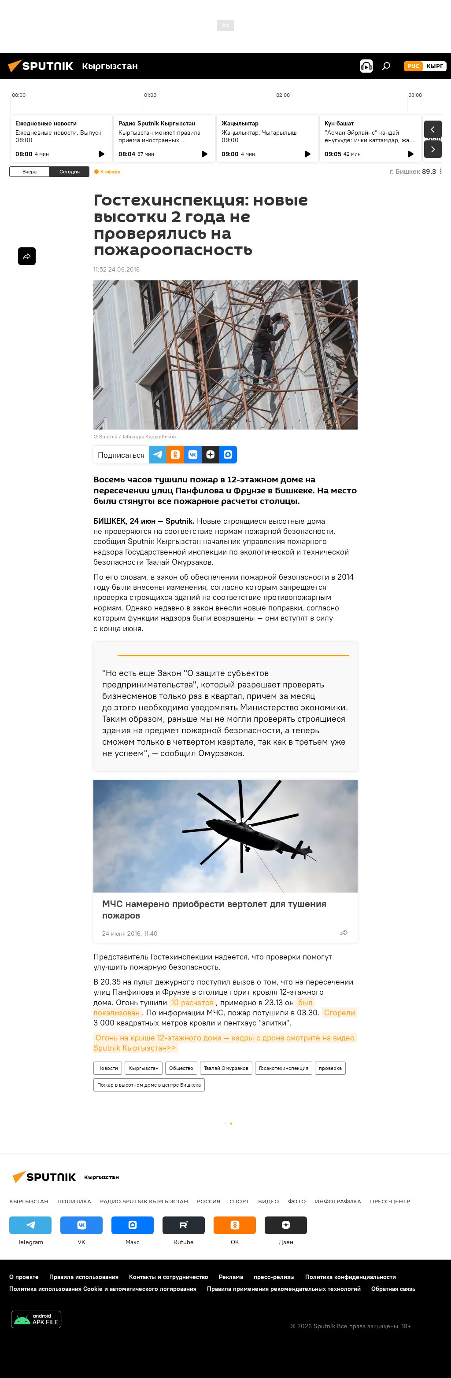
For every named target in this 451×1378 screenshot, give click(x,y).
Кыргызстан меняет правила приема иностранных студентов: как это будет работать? (159, 144)
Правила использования (83, 1277)
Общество (181, 1068)
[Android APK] (36, 1320)
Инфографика (338, 1201)
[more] (344, 932)
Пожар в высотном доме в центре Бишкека (149, 1084)
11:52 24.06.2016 (116, 269)
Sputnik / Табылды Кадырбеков (137, 436)
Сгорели (339, 1012)
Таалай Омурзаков (226, 1068)
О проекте (24, 1277)
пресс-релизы (274, 1277)
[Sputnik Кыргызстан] (43, 73)
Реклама (231, 1277)
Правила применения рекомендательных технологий (284, 1289)
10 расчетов (192, 1002)
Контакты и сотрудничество (168, 1277)
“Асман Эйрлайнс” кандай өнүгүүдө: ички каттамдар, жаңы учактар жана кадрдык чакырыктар (371, 144)
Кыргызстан (144, 1068)
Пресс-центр (390, 1201)
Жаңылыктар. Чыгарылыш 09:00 (259, 136)
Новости (107, 1068)
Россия (209, 1201)
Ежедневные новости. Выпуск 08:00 (58, 136)
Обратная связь (393, 1289)
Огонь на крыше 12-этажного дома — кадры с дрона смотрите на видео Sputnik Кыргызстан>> (225, 1043)
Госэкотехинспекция (283, 1068)
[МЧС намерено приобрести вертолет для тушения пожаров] (225, 836)
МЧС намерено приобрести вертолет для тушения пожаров (214, 909)
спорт (239, 1201)
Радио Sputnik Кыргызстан (156, 123)
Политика (74, 1201)
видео (268, 1201)
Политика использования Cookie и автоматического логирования (102, 1289)
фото (297, 1201)
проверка (330, 1068)
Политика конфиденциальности (350, 1277)
